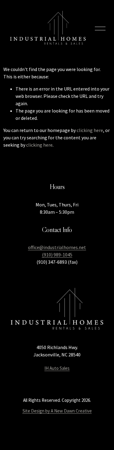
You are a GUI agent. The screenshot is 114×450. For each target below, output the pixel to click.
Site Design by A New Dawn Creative (57, 411)
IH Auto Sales (57, 368)
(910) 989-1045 (57, 255)
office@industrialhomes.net (57, 247)
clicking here (90, 130)
